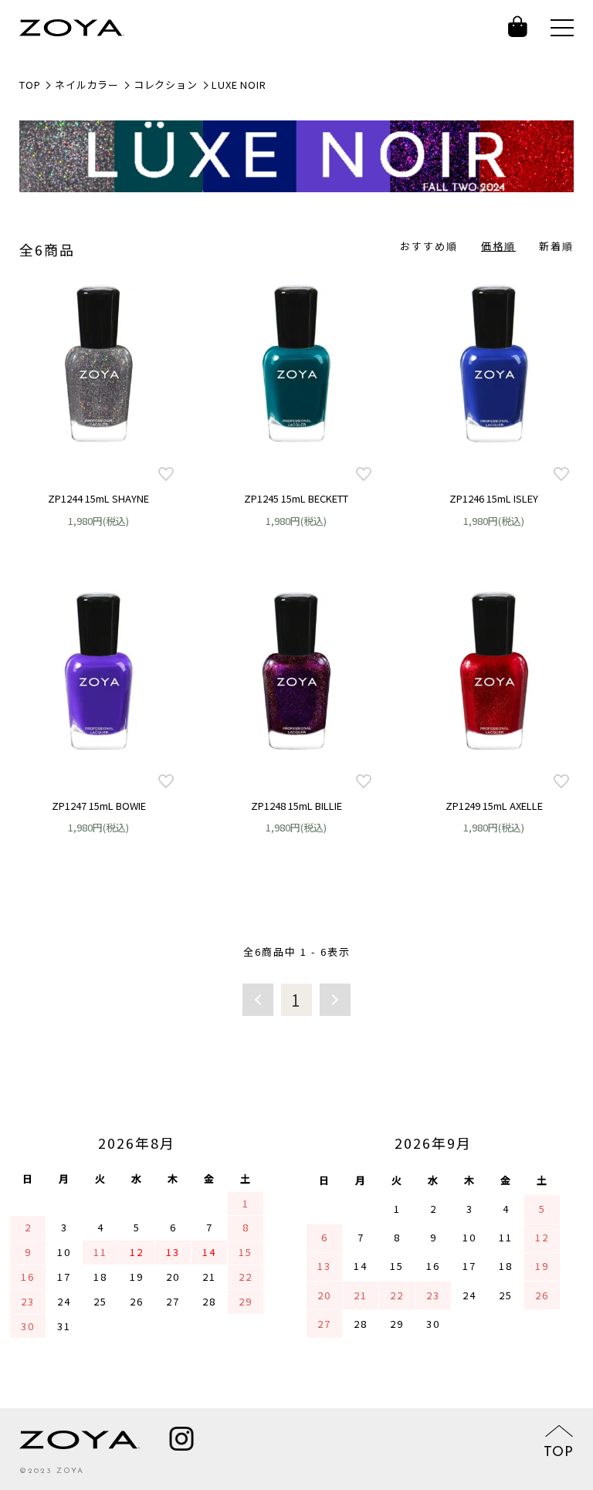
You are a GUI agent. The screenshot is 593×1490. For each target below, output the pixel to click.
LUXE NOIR (239, 84)
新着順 (556, 246)
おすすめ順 (429, 246)
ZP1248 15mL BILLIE (296, 805)
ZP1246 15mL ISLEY (493, 498)
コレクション (166, 84)
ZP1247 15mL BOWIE (99, 805)
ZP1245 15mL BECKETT (296, 498)
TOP (29, 84)
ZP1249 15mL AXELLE (494, 805)
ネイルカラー (87, 84)
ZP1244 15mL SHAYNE (98, 498)
